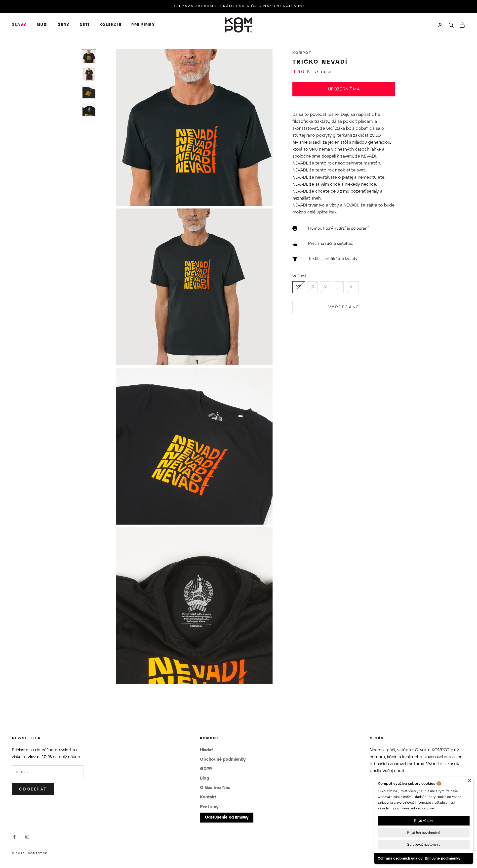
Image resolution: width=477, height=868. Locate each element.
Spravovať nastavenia (423, 844)
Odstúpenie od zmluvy (226, 817)
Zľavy (19, 25)
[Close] (469, 780)
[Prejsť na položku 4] (89, 110)
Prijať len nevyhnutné (423, 832)
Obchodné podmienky (223, 759)
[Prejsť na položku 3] (89, 92)
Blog (204, 778)
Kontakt (208, 797)
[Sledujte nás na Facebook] (14, 836)
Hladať (206, 750)
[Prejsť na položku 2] (89, 74)
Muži (42, 25)
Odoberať (33, 788)
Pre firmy (143, 25)
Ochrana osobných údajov (400, 858)
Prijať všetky (423, 820)
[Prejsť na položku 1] (89, 56)
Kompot (301, 53)
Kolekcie (110, 25)
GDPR (206, 769)
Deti (85, 25)
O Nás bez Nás (215, 788)
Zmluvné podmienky (442, 858)
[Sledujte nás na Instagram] (27, 836)
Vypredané (343, 306)
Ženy (64, 25)
